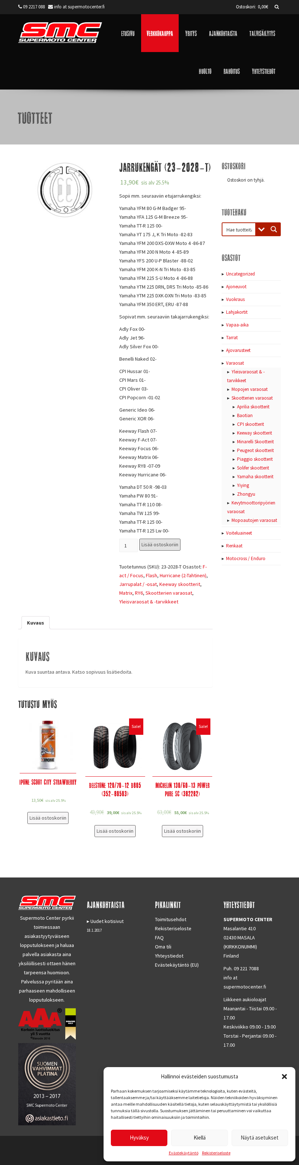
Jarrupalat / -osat (138, 584)
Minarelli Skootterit (255, 442)
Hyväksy (139, 1137)
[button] (284, 1076)
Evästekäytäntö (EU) (177, 965)
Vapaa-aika (237, 325)
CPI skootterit (250, 424)
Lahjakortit (237, 312)
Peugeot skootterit (255, 450)
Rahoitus (232, 70)
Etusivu (128, 32)
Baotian (245, 415)
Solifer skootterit (253, 468)
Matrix (125, 593)
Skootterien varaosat (168, 593)
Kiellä (200, 1137)
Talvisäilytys (262, 32)
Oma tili (163, 946)
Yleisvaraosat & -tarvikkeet (148, 601)
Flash (151, 575)
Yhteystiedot (263, 70)
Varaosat (235, 363)
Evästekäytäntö (183, 1153)
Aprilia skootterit (253, 407)
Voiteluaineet (239, 533)
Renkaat (234, 546)
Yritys (191, 32)
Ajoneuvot (236, 287)
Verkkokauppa (160, 32)
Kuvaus (35, 622)
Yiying (243, 485)
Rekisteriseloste (216, 1153)
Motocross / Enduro (245, 558)
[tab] (36, 622)
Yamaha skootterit (255, 476)
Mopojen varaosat (250, 389)
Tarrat (232, 337)
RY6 (139, 593)
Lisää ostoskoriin (159, 544)
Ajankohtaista (223, 32)
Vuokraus (235, 299)
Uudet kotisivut (107, 921)
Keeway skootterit (179, 584)
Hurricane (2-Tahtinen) (183, 575)
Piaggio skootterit (255, 459)
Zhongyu (246, 494)
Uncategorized (240, 274)
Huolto (205, 70)
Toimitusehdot (170, 919)
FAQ (159, 937)
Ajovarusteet (238, 350)
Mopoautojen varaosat (254, 520)
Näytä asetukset (260, 1137)
